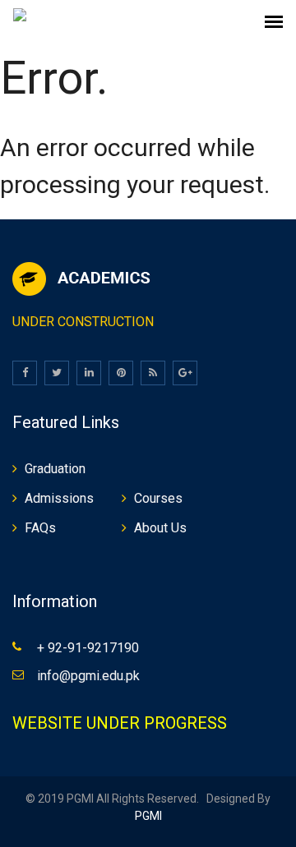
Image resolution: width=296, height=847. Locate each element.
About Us (160, 528)
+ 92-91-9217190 (88, 648)
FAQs (40, 528)
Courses (158, 498)
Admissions (59, 498)
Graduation (55, 468)
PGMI (148, 815)
